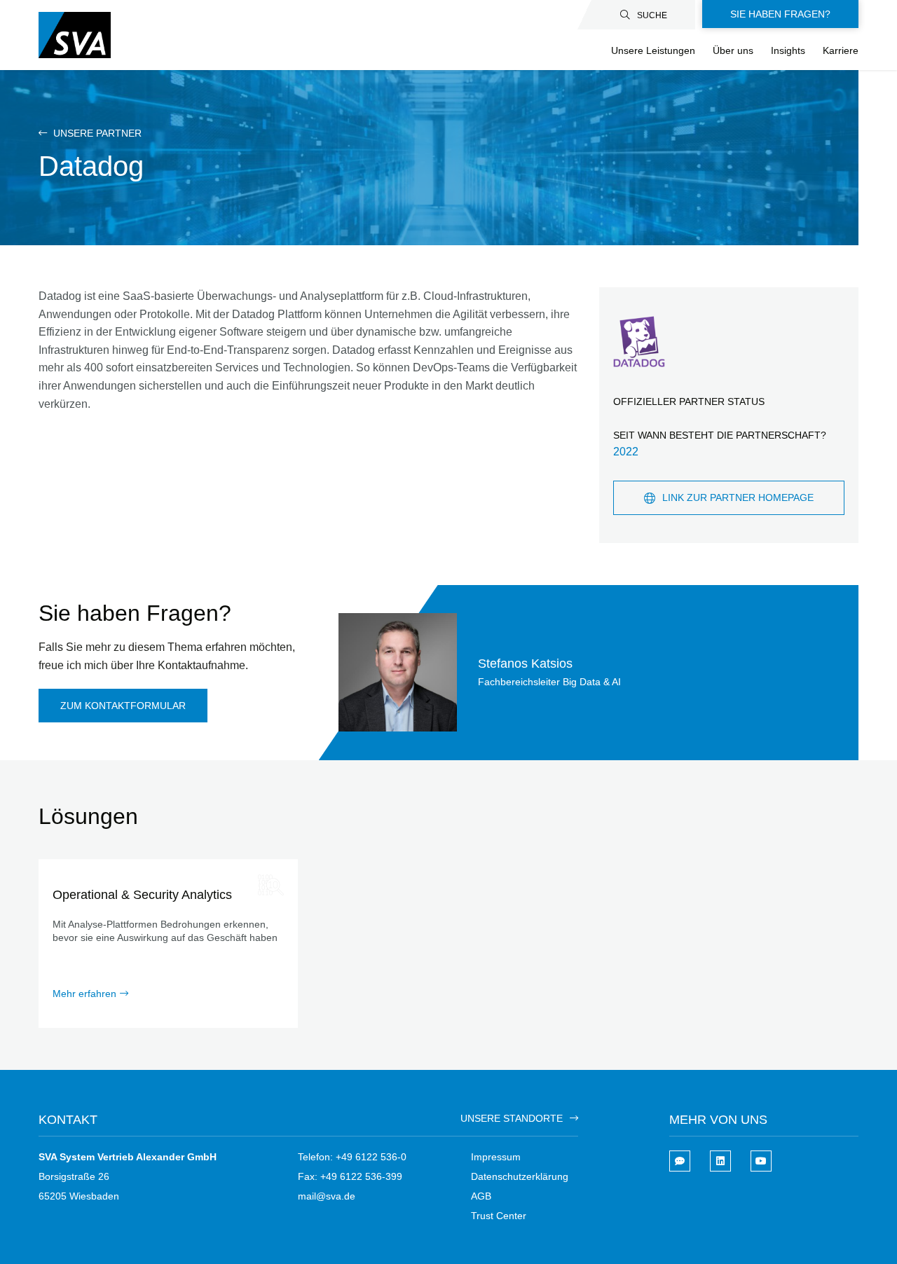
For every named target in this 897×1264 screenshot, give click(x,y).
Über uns (733, 50)
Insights (788, 50)
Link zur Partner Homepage (738, 497)
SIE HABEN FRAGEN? (780, 14)
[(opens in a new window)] (720, 1161)
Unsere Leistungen (653, 50)
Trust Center (498, 1215)
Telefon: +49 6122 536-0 (352, 1156)
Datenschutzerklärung (519, 1176)
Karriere (840, 50)
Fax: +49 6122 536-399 (350, 1176)
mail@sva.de (326, 1196)
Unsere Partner (96, 133)
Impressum (496, 1156)
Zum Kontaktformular (123, 705)
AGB (481, 1196)
